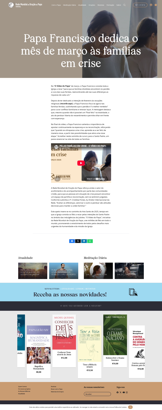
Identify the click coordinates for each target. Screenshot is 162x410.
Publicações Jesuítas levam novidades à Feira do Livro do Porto (63, 272)
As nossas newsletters (94, 387)
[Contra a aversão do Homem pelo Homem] (126, 342)
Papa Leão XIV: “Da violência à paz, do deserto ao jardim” (30, 272)
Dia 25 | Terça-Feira (126, 274)
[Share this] (72, 241)
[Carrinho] (155, 4)
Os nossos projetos (24, 389)
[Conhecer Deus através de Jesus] (50, 332)
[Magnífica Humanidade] (24, 344)
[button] (124, 5)
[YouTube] (124, 392)
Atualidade (21, 394)
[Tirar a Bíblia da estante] (75, 343)
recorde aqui (66, 103)
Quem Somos (22, 386)
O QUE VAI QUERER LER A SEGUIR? (81, 306)
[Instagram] (127, 392)
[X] (120, 392)
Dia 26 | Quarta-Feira (96, 274)
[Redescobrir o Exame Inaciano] (101, 335)
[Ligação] (70, 292)
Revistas (53, 386)
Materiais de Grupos (57, 392)
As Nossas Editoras (24, 391)
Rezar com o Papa (56, 389)
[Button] (151, 5)
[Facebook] (117, 392)
